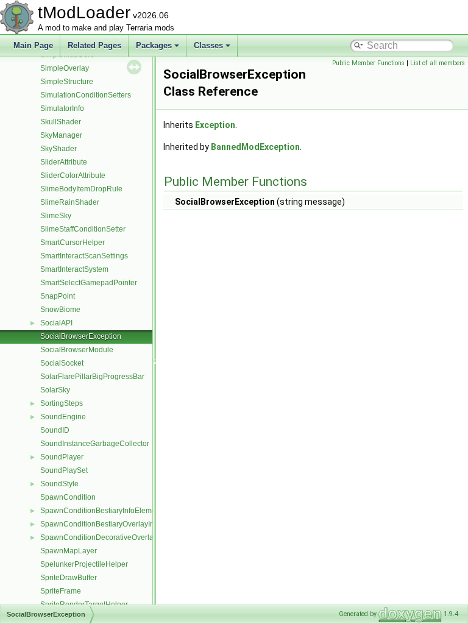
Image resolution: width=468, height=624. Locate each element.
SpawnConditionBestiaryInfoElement (101, 510)
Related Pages (94, 45)
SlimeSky (55, 215)
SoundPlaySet (64, 470)
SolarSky (55, 390)
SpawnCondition (68, 497)
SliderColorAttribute (72, 175)
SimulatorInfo (62, 108)
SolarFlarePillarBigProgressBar (92, 376)
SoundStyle (59, 484)
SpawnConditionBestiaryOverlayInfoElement (114, 524)
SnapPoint (57, 296)
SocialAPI (56, 323)
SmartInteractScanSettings (84, 256)
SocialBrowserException (80, 336)
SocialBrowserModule (76, 350)
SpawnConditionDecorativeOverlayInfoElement (118, 537)
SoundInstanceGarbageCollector (94, 443)
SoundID (54, 430)
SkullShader (60, 122)
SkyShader (58, 148)
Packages (154, 45)
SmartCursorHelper (72, 242)
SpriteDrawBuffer (68, 577)
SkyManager (61, 135)
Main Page (33, 45)
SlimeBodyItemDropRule (81, 189)
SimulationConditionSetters (85, 95)
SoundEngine (63, 417)
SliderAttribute (63, 162)
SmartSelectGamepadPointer (88, 282)
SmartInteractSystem (74, 269)
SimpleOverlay (64, 68)
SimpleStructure (66, 81)
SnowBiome (60, 309)
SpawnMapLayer (68, 551)
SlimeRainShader (69, 202)
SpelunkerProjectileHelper (84, 564)
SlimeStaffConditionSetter (83, 229)
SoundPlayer (61, 457)
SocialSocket (61, 363)
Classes (208, 45)
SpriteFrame (60, 591)
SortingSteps (61, 403)
